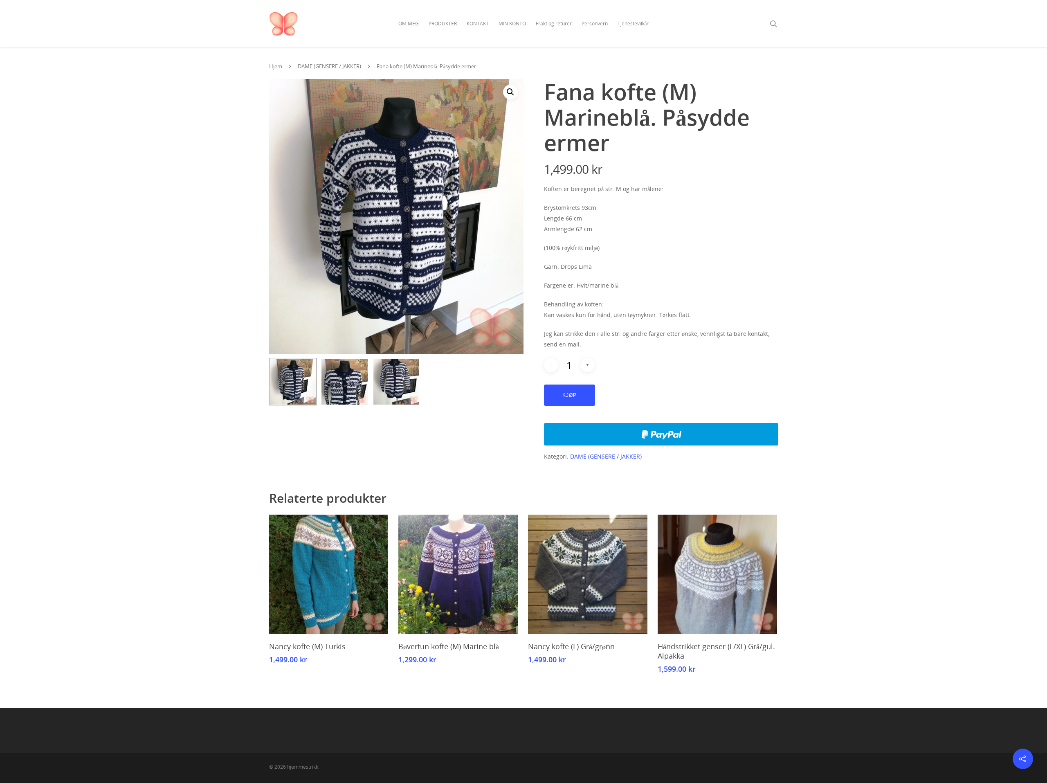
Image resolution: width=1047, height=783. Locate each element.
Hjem (275, 66)
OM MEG (408, 23)
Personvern (595, 23)
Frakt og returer (554, 23)
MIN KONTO (512, 23)
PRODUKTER (443, 23)
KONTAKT (478, 23)
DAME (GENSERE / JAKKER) (329, 66)
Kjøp (569, 395)
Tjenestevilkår (633, 23)
